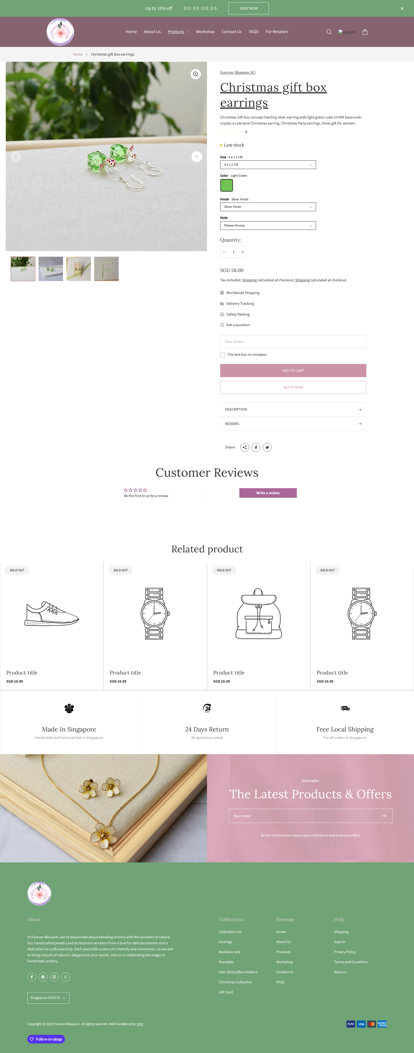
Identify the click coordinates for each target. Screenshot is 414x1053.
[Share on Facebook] (256, 447)
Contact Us (284, 972)
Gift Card (226, 992)
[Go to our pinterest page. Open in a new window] (43, 977)
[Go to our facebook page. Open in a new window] (31, 977)
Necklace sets (229, 952)
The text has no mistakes (247, 354)
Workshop (284, 962)
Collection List (230, 931)
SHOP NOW (249, 8)
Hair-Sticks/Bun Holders (238, 972)
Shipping (249, 280)
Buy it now (293, 387)
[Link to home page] (39, 894)
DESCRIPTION (236, 409)
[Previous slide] (16, 156)
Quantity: (230, 240)
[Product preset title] (51, 613)
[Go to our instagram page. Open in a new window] (54, 977)
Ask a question (238, 325)
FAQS (280, 982)
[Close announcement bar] (402, 8)
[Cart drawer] (365, 32)
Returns (340, 972)
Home (77, 54)
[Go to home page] (60, 32)
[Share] (244, 447)
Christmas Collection (235, 982)
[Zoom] (195, 74)
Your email (242, 816)
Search (339, 942)
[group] (23, 268)
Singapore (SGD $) (45, 997)
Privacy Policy (345, 952)
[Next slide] (196, 156)
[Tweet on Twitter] (267, 447)
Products (283, 952)
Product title (22, 673)
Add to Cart (293, 370)
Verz (140, 1024)
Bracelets (226, 962)
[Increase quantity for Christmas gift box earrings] (243, 252)
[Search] (329, 32)
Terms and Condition (351, 962)
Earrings (225, 942)
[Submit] (386, 816)
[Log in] (347, 32)
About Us (283, 942)
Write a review (268, 493)
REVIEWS (232, 423)
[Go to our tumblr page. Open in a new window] (65, 977)
